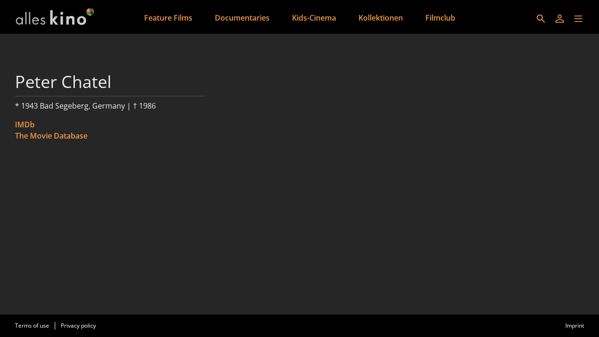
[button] (578, 18)
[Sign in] (559, 18)
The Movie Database (51, 136)
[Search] (541, 18)
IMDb (25, 124)
